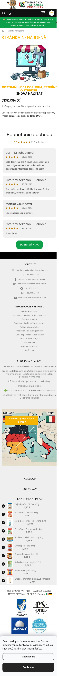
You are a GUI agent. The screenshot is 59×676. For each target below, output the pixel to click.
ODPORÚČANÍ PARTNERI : (19, 591)
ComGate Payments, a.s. (29, 338)
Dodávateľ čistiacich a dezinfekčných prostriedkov (29, 366)
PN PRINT (31, 594)
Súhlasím (28, 667)
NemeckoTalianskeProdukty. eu (32, 297)
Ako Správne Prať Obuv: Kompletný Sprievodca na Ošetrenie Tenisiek (29, 396)
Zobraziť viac (29, 244)
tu (40, 648)
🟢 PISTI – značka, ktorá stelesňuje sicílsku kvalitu (29, 390)
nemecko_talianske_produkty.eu (32, 283)
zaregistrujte (36, 116)
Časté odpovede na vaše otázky (30, 334)
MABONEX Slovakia (42, 591)
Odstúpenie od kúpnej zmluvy (29, 330)
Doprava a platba (29, 319)
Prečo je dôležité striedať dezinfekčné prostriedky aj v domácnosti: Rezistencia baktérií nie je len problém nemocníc (29, 374)
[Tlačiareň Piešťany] (41, 607)
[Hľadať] (3, 13)
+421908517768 (32, 274)
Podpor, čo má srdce (29, 385)
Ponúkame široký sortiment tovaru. (29, 323)
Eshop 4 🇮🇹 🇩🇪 (45, 594)
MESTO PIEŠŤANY (16, 594)
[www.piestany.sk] (22, 607)
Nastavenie (28, 656)
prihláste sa (14, 116)
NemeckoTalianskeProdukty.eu (32, 279)
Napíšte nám (29, 350)
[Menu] (51, 13)
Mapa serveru (29, 342)
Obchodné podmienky (29, 311)
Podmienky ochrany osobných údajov (29, 315)
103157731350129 (32, 288)
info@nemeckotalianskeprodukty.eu (32, 270)
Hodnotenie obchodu (29, 135)
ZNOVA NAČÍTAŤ (29, 93)
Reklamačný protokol (29, 326)
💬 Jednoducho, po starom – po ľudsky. (29, 381)
